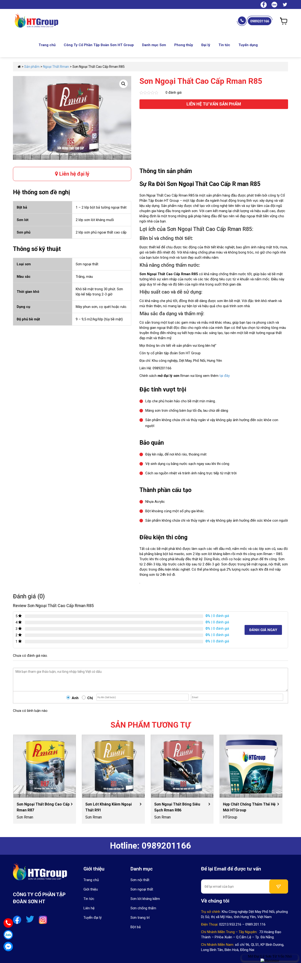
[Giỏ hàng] (284, 21)
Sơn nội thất (140, 880)
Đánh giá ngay (263, 630)
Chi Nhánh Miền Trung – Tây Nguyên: (229, 932)
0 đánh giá (174, 92)
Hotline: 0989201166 (150, 846)
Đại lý (205, 45)
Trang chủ (47, 45)
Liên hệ (89, 908)
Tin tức (224, 45)
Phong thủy (183, 45)
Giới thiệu (90, 889)
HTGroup (230, 817)
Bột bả (136, 927)
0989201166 (259, 21)
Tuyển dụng (248, 45)
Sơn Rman (25, 817)
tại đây (224, 376)
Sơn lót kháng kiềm (145, 899)
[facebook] (264, 5)
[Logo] (40, 874)
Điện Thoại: (209, 924)
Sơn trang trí (140, 917)
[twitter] (285, 5)
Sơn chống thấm (143, 908)
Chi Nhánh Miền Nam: (217, 945)
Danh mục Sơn (154, 45)
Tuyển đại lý (92, 917)
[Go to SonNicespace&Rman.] (19, 66)
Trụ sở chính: (211, 912)
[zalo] (274, 4)
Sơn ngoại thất (142, 889)
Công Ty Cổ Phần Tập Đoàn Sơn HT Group (99, 45)
